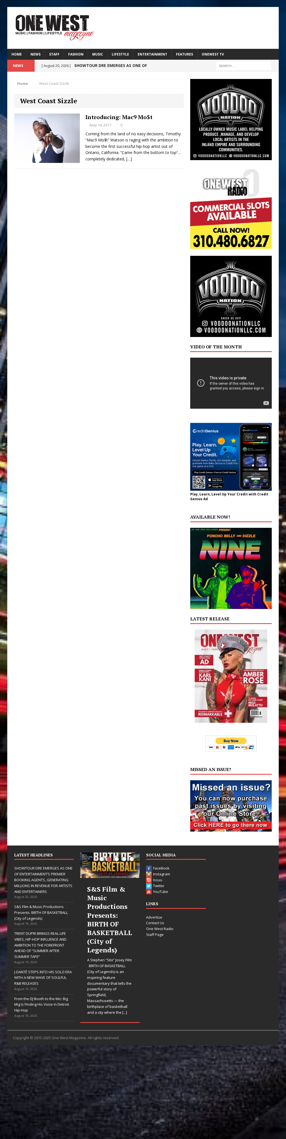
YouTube (160, 891)
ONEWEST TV (213, 54)
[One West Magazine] (143, 28)
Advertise (154, 917)
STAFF (54, 54)
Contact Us (155, 922)
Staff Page (155, 934)
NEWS (35, 54)
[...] (124, 1012)
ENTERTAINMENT (152, 54)
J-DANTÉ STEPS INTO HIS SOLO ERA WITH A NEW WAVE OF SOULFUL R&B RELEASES (43, 977)
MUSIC (97, 54)
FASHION (76, 54)
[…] (129, 159)
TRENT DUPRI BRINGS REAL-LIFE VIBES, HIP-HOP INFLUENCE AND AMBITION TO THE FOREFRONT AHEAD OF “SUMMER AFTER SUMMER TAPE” (40, 945)
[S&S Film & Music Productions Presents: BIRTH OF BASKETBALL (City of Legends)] (110, 865)
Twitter (159, 885)
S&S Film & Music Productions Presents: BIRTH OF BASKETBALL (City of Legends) (41, 912)
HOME (16, 54)
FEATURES (184, 54)
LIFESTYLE (120, 54)
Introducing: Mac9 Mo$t (118, 117)
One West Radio (159, 928)
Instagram (161, 873)
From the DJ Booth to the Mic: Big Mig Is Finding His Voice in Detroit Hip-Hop (41, 1004)
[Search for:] (244, 65)
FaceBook (161, 868)
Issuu (157, 879)
